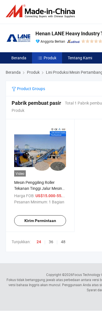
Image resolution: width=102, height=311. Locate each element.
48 (63, 241)
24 (39, 242)
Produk (50, 57)
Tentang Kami (80, 57)
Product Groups (30, 88)
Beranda (18, 57)
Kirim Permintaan (40, 220)
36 (51, 241)
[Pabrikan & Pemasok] (41, 11)
